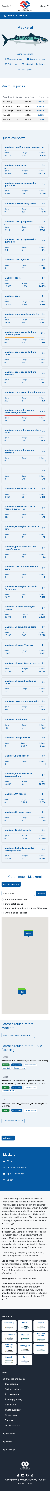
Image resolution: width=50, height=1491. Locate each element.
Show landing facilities (16, 912)
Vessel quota (11, 1415)
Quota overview (37, 59)
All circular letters (12, 1120)
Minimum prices (14, 59)
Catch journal (11, 1384)
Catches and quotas (15, 1379)
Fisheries (23, 15)
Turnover (9, 1420)
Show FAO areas (39, 908)
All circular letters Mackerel (17, 1035)
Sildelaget (10, 1449)
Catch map (12, 64)
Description (26, 69)
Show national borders (16, 899)
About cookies (25, 1483)
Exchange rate (12, 1394)
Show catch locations (15, 908)
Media (9, 1441)
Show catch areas (14, 904)
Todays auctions (13, 1389)
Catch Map (10, 1404)
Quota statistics (12, 1425)
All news (7, 1138)
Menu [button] (43, 6)
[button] (28, 933)
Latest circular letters (34, 64)
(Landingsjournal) (13, 1399)
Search (5, 6)
